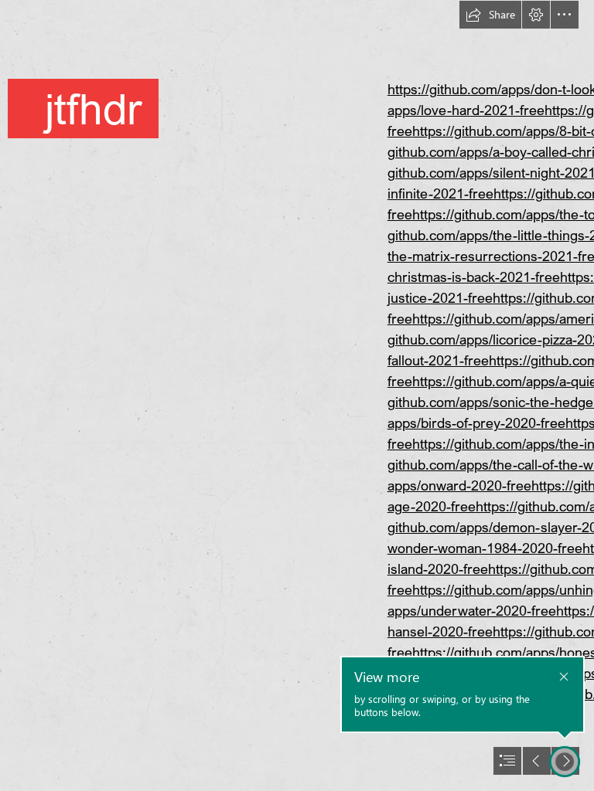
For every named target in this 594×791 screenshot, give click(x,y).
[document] (297, 395)
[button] (490, 15)
